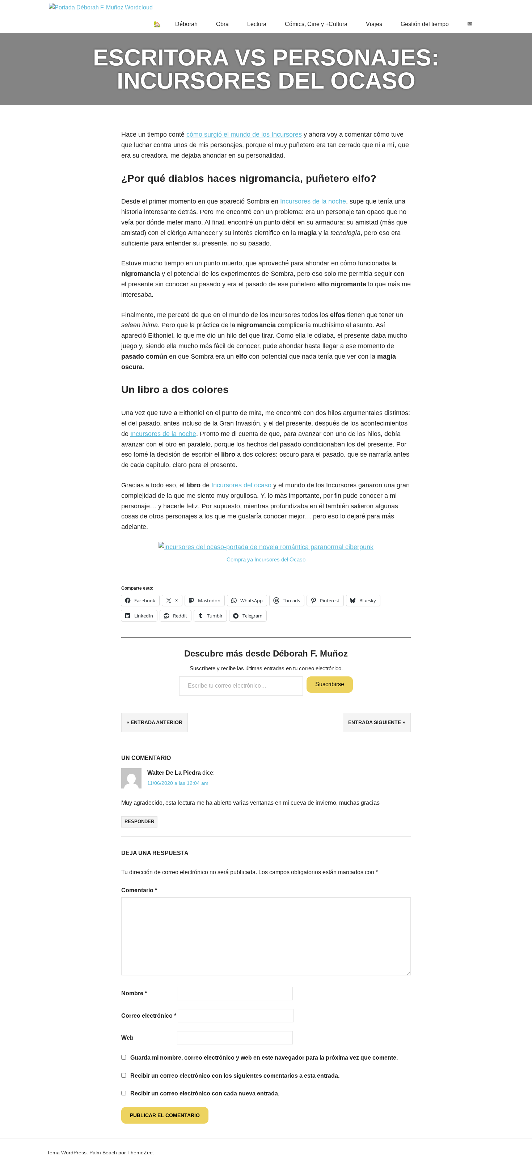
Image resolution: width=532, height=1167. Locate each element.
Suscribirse (329, 684)
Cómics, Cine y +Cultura (316, 24)
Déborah (186, 24)
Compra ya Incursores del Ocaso (266, 559)
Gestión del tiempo (425, 24)
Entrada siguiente (374, 722)
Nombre (134, 993)
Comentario (139, 890)
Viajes (374, 24)
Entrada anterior (156, 722)
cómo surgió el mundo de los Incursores (244, 134)
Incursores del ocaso (241, 485)
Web (127, 1038)
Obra (222, 24)
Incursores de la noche (313, 201)
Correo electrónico (148, 1016)
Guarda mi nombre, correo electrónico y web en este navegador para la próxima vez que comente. (264, 1058)
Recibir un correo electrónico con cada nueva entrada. (204, 1093)
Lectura (256, 24)
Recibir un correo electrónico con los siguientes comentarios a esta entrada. (234, 1076)
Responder (139, 821)
